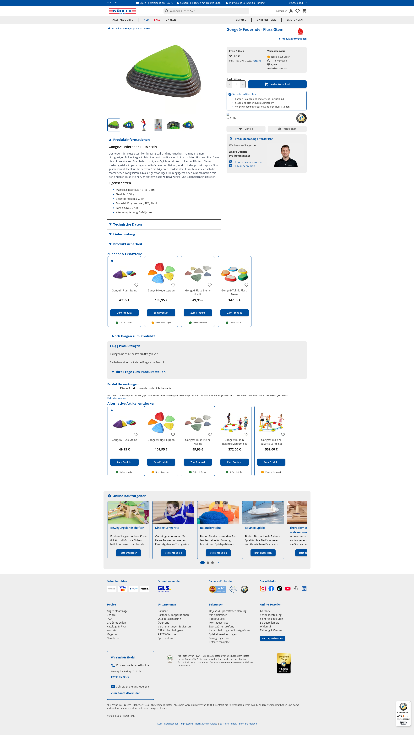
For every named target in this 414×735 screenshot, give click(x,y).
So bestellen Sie (269, 622)
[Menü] (409, 703)
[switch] (403, 723)
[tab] (113, 125)
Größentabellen (116, 622)
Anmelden (281, 10)
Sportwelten (165, 638)
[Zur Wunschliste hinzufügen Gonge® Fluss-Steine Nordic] (209, 285)
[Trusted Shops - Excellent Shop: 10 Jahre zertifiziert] (284, 663)
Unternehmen (266, 19)
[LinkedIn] (304, 588)
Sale (157, 19)
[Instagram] (263, 588)
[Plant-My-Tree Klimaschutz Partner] (170, 659)
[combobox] (206, 11)
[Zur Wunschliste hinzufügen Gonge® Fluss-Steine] (136, 285)
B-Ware (111, 615)
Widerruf (265, 626)
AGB (159, 723)
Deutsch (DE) (296, 2)
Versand (257, 60)
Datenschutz (171, 723)
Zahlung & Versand (271, 630)
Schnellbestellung (271, 615)
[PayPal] (133, 589)
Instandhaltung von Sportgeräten (229, 630)
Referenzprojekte (219, 642)
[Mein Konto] (291, 11)
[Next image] (216, 73)
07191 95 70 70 (120, 677)
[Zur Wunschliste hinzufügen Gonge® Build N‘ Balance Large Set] (283, 434)
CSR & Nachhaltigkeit (170, 630)
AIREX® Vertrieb (167, 634)
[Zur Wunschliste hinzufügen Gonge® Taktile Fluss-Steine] (246, 285)
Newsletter (113, 638)
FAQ (109, 619)
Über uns (163, 622)
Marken (170, 19)
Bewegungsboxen (219, 638)
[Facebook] (271, 588)
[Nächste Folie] (218, 563)
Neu (146, 19)
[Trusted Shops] (244, 589)
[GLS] (181, 589)
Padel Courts (217, 619)
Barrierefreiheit (228, 723)
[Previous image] (112, 73)
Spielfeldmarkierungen (223, 634)
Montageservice (218, 622)
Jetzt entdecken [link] (128, 552)
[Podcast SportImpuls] (296, 588)
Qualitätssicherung (169, 619)
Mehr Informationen (116, 398)
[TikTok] (279, 588)
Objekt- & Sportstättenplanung (227, 611)
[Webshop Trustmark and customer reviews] (223, 589)
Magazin (112, 634)
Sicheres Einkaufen (221, 581)
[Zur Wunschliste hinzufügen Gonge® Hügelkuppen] (173, 285)
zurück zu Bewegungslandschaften (131, 28)
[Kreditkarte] (122, 589)
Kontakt (111, 630)
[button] (164, 139)
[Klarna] (144, 589)
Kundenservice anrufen (249, 162)
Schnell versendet (169, 581)
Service (241, 19)
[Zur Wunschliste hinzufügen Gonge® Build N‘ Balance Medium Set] (246, 434)
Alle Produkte (123, 19)
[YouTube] (288, 588)
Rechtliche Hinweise (206, 723)
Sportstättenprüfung (221, 626)
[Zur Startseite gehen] (122, 11)
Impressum (186, 723)
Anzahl (234, 79)
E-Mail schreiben (245, 166)
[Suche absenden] (166, 11)
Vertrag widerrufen (272, 638)
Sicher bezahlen (117, 581)
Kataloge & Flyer (116, 626)
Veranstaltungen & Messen (174, 626)
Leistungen (295, 19)
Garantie (265, 611)
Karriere (163, 611)
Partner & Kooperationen (173, 615)
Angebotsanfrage (117, 611)
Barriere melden (248, 723)
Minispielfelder (218, 615)
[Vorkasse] (111, 589)
